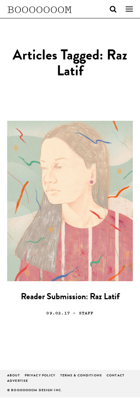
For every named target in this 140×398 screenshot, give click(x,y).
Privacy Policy (40, 375)
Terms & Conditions (81, 375)
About (13, 375)
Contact (116, 375)
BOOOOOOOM (39, 9)
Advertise (17, 381)
